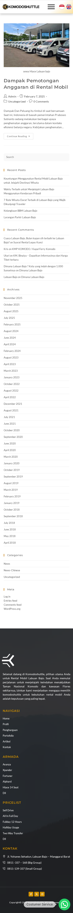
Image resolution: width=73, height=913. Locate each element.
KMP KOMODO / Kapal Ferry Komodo (33, 249)
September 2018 (13, 516)
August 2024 (11, 331)
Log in (7, 596)
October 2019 (12, 469)
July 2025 (9, 317)
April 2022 (10, 397)
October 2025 (12, 304)
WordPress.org (12, 608)
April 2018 (10, 542)
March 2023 (11, 370)
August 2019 (11, 483)
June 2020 (10, 443)
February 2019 (12, 496)
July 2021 (9, 417)
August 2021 (11, 410)
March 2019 (11, 489)
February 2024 (12, 350)
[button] (64, 904)
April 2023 (10, 364)
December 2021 (13, 403)
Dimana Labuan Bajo (30, 270)
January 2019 (11, 503)
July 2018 (9, 522)
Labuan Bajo (10, 277)
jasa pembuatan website (10, 906)
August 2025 (11, 311)
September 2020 (13, 436)
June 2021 (10, 423)
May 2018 (10, 536)
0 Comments (41, 101)
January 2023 (11, 377)
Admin (12, 96)
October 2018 (12, 509)
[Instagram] (42, 894)
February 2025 (12, 324)
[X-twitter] (36, 894)
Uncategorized (17, 101)
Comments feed (12, 604)
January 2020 (11, 463)
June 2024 (10, 337)
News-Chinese (12, 570)
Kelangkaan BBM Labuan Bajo (20, 210)
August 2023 (11, 357)
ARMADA (11, 757)
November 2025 (13, 298)
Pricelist (12, 802)
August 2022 (11, 390)
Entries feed (10, 600)
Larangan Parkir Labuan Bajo (20, 217)
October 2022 (12, 384)
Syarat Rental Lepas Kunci (28, 242)
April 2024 (10, 344)
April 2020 (10, 450)
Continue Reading (20, 135)
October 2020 (12, 430)
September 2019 (13, 476)
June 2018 (10, 529)
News (7, 563)
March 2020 (11, 456)
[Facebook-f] (31, 894)
